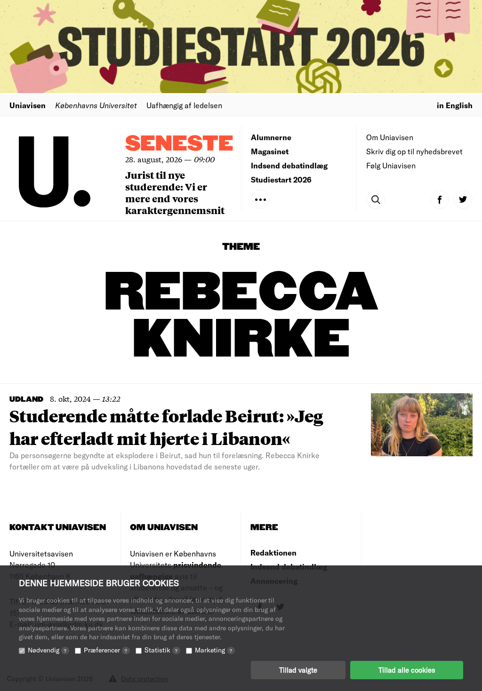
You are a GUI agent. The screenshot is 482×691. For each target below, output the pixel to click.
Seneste (179, 144)
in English (455, 105)
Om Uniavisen (389, 137)
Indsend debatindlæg (289, 165)
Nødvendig (47, 650)
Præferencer (105, 650)
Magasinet (270, 151)
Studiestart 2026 (281, 179)
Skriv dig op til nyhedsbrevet (414, 151)
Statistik (161, 650)
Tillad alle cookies (406, 670)
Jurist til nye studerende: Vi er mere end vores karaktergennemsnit (175, 192)
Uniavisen (27, 105)
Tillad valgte (298, 670)
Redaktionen (273, 552)
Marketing (213, 650)
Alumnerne (271, 137)
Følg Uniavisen (391, 165)
